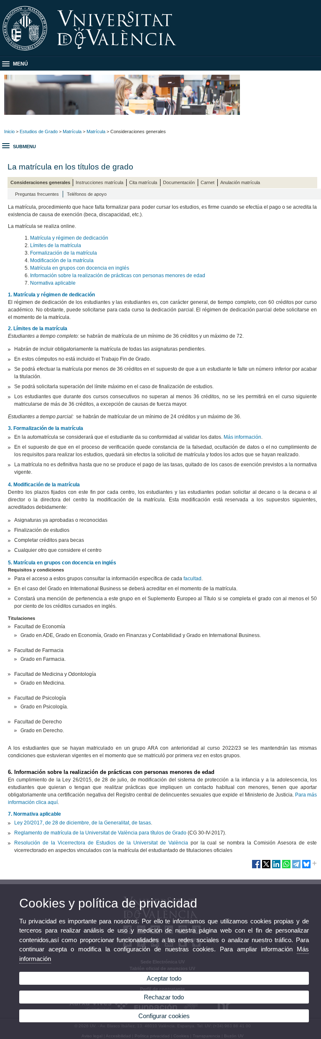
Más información (242, 437)
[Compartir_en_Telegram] (296, 867)
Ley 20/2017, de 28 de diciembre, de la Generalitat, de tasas (82, 823)
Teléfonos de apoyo (87, 194)
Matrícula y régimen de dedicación (69, 238)
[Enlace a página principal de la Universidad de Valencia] (160, 53)
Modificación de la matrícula (62, 260)
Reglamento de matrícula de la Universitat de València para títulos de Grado (100, 833)
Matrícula (72, 131)
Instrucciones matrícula (99, 182)
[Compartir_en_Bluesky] (306, 867)
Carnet (207, 182)
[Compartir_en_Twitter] (266, 867)
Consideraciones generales (40, 182)
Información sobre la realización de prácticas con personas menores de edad (117, 275)
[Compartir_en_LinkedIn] (276, 867)
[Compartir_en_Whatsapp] (286, 867)
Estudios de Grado (39, 131)
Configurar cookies (164, 1015)
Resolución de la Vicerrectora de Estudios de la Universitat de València (101, 843)
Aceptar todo (164, 978)
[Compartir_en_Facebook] (256, 867)
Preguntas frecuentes (37, 194)
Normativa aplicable (53, 283)
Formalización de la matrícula (63, 253)
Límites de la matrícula (55, 245)
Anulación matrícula (240, 182)
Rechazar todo (164, 997)
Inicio (9, 131)
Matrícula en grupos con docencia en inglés (79, 268)
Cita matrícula (143, 182)
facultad (192, 578)
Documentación (179, 182)
